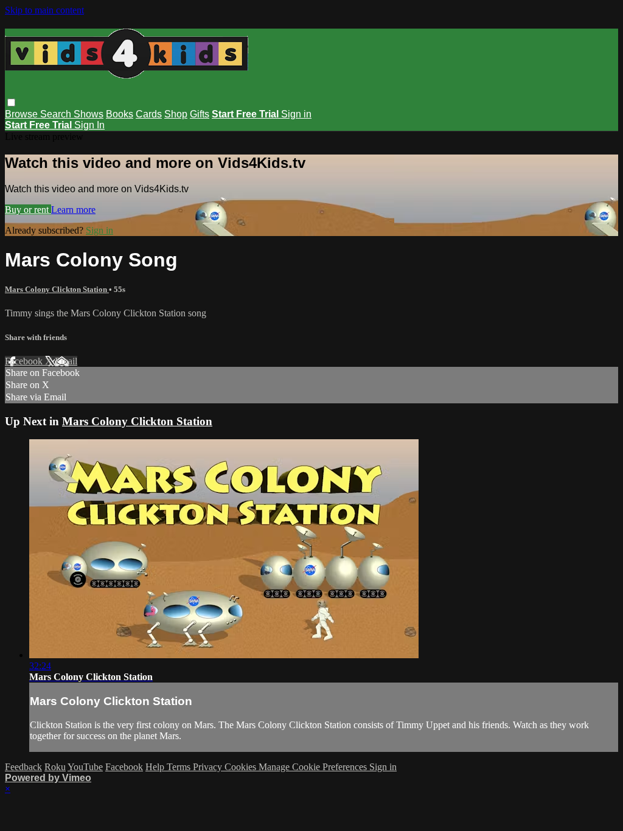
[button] (11, 102)
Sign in (296, 114)
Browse (22, 114)
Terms (180, 767)
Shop (175, 114)
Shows (88, 114)
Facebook (25, 361)
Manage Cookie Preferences (314, 767)
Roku (55, 767)
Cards (149, 114)
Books (119, 114)
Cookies (241, 767)
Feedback (23, 767)
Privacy (208, 767)
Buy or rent (28, 209)
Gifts (199, 114)
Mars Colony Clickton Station (57, 289)
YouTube (85, 767)
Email (66, 361)
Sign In (89, 125)
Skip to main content (44, 10)
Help (156, 767)
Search (57, 114)
